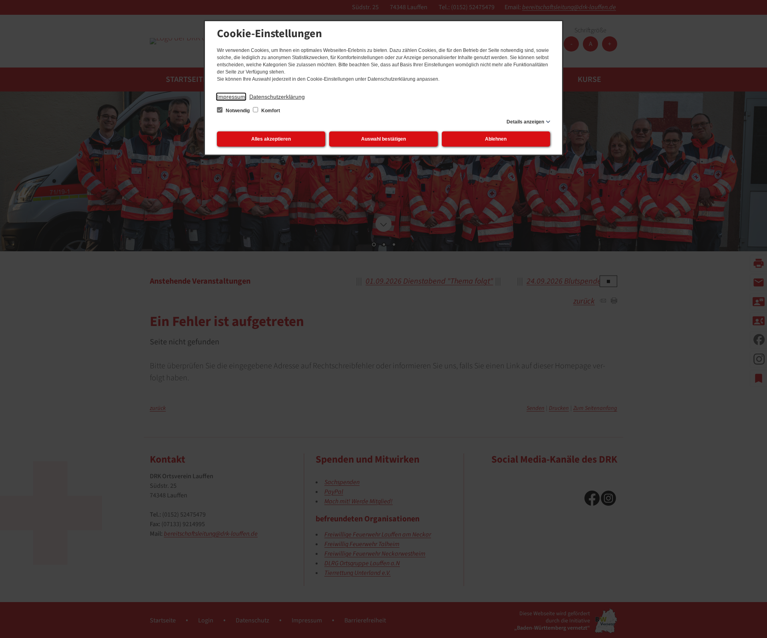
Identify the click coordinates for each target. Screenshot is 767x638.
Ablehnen (496, 139)
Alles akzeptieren (271, 139)
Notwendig (238, 110)
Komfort (270, 110)
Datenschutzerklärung (277, 96)
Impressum (231, 96)
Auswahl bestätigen (383, 139)
